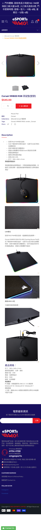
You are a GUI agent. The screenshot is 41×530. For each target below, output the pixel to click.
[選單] (3, 21)
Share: (4, 124)
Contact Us (9, 528)
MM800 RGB (20, 121)
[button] (6, 21)
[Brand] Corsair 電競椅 (18, 119)
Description (7, 135)
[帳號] (32, 21)
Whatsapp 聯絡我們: (15, 449)
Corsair (13, 116)
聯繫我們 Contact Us (8, 480)
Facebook (5, 493)
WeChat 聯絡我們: (15, 454)
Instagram (5, 490)
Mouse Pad (14, 114)
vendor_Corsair (30, 121)
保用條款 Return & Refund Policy (12, 476)
